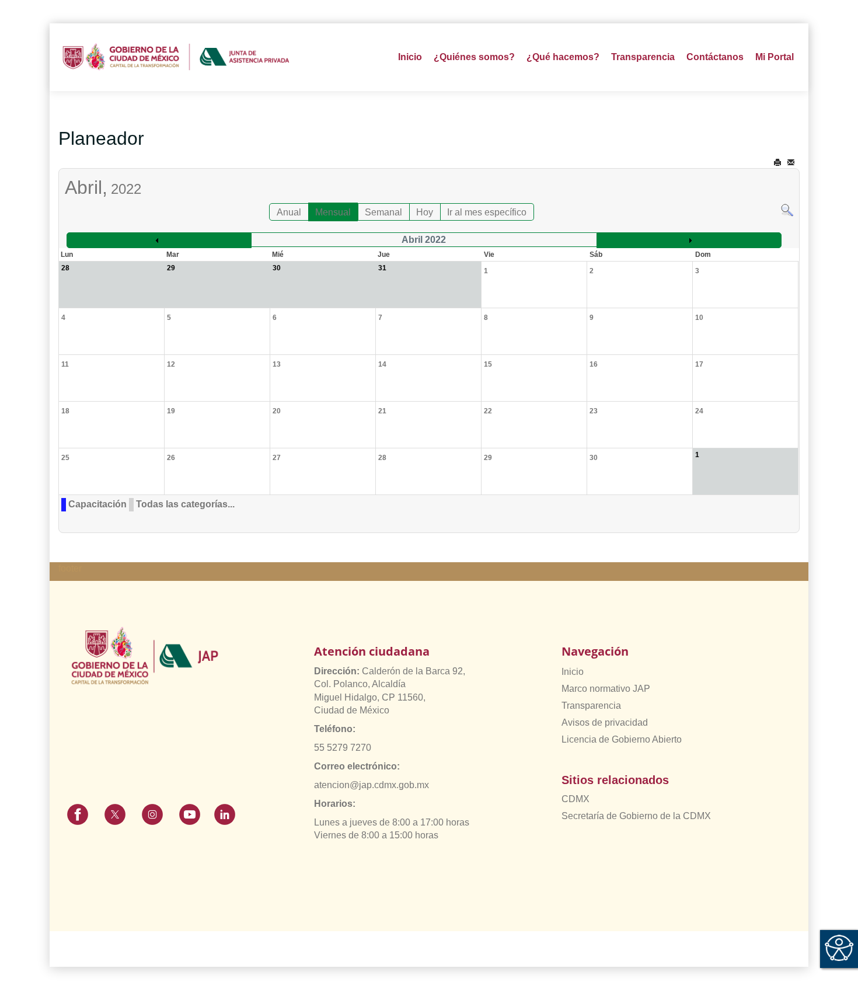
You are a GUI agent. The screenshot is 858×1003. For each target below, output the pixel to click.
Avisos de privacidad (604, 722)
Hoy (424, 212)
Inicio (410, 57)
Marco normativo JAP (605, 689)
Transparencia (591, 706)
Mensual (333, 212)
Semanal (383, 212)
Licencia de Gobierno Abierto (621, 739)
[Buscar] (787, 209)
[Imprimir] (777, 163)
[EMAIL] (791, 163)
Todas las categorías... (185, 504)
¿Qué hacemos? (562, 57)
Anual (289, 212)
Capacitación (97, 504)
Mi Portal (774, 57)
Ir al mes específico (486, 212)
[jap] (176, 57)
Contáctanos (715, 57)
